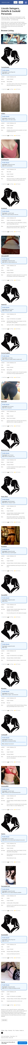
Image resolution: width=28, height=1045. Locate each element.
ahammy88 (4, 401)
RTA (16, 1036)
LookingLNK (4, 734)
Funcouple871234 (5, 886)
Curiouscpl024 (4, 786)
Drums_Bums (4, 496)
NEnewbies (3, 688)
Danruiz (3, 982)
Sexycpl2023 (4, 595)
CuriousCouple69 (5, 353)
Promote (17, 1030)
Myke (2, 641)
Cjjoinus (3, 833)
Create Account (22, 1042)
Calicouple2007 (5, 256)
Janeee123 (3, 304)
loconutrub (4, 546)
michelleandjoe (5, 159)
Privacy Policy (12, 1036)
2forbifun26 (4, 208)
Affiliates (2, 1030)
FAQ (14, 1030)
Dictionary (10, 1030)
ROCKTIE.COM (5, 2)
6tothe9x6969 (4, 934)
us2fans (3, 113)
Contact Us (21, 1030)
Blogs (6, 1030)
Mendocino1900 (5, 450)
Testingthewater (5, 67)
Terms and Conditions (5, 1036)
